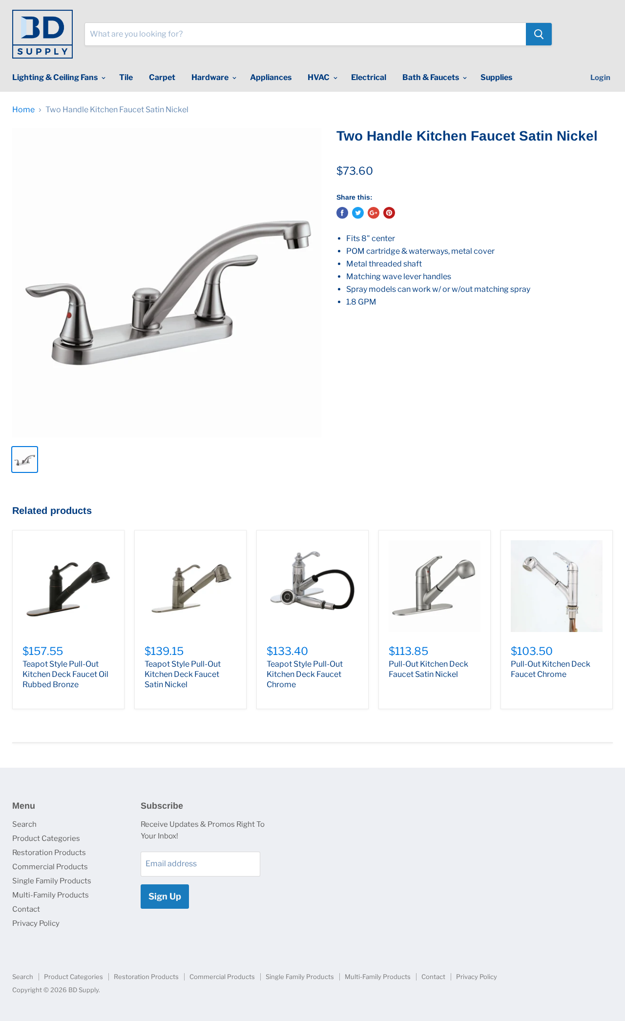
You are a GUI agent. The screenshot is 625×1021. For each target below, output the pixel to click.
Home (23, 109)
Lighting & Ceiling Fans (55, 77)
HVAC (319, 77)
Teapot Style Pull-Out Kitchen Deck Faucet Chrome (305, 674)
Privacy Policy (36, 923)
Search (24, 824)
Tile (126, 77)
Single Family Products (51, 881)
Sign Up (164, 896)
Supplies (496, 77)
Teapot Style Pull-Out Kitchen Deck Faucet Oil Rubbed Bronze (65, 674)
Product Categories (46, 838)
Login (600, 77)
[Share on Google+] (373, 213)
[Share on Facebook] (342, 213)
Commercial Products (50, 866)
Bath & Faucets (431, 77)
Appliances (271, 77)
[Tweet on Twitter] (358, 213)
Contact (26, 909)
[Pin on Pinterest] (389, 213)
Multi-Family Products (50, 895)
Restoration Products (49, 852)
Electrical (368, 77)
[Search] (539, 34)
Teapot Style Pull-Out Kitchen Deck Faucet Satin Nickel (183, 674)
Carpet (162, 77)
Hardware (210, 77)
